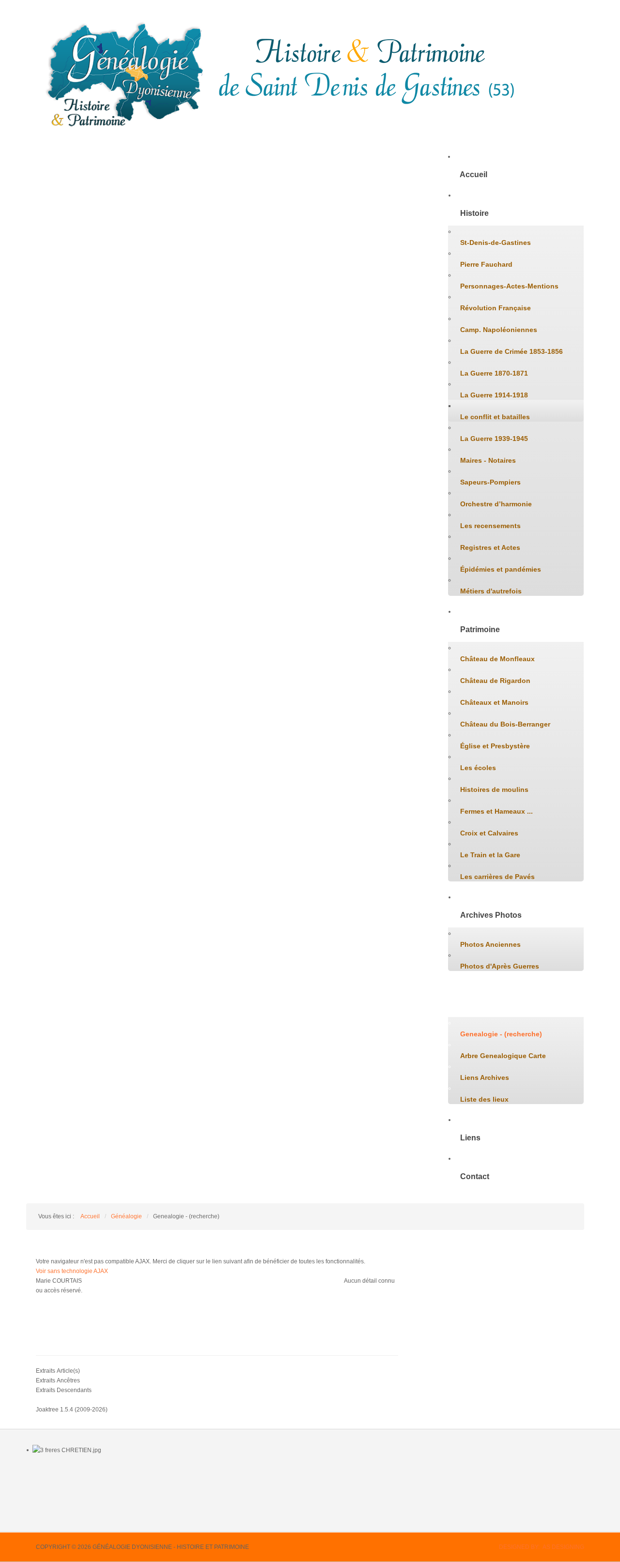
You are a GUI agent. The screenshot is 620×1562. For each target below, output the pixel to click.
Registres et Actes (490, 547)
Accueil (473, 174)
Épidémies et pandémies (500, 569)
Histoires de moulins (494, 789)
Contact (474, 1176)
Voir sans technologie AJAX (72, 1271)
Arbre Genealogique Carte (503, 1056)
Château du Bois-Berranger (505, 724)
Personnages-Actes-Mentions (509, 286)
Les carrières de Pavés (497, 876)
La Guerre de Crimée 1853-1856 (511, 351)
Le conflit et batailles (495, 417)
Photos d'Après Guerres (499, 966)
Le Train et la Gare (490, 855)
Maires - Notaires (488, 460)
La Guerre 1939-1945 (494, 438)
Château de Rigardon (495, 680)
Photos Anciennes (490, 944)
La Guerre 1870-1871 (494, 373)
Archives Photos (491, 915)
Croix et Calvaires (489, 833)
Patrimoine (480, 629)
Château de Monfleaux (497, 659)
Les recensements (490, 526)
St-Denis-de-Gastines (495, 242)
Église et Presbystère (495, 746)
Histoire (474, 213)
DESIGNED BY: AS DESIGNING (541, 1547)
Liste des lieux (484, 1099)
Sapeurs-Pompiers (490, 482)
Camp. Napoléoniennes (498, 330)
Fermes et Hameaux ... (496, 811)
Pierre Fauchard (486, 264)
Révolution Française (495, 308)
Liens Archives (484, 1077)
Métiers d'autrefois (491, 591)
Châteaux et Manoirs (494, 702)
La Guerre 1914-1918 (494, 395)
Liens (470, 1138)
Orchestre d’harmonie (496, 504)
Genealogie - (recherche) (501, 1034)
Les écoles (478, 768)
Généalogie (481, 1005)
